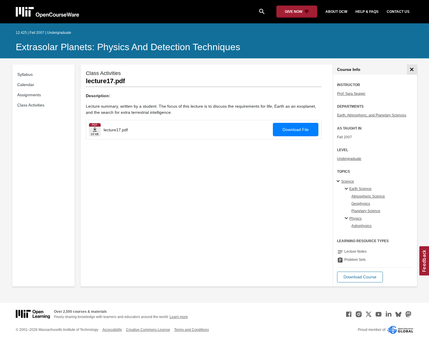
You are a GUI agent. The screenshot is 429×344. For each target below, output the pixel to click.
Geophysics (360, 204)
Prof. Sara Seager (351, 94)
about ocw (336, 12)
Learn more (179, 317)
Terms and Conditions (191, 330)
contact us (398, 12)
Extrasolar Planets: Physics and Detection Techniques (128, 47)
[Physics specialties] (347, 218)
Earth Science (360, 189)
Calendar (25, 84)
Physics (355, 218)
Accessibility (112, 330)
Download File (295, 129)
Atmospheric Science (368, 196)
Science (347, 181)
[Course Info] (412, 69)
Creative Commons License (148, 330)
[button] (360, 277)
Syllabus (25, 74)
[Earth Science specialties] (347, 189)
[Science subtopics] (339, 181)
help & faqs (367, 12)
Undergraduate (349, 159)
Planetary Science (365, 211)
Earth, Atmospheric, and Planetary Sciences (371, 115)
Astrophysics (361, 226)
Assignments (29, 94)
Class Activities (30, 105)
